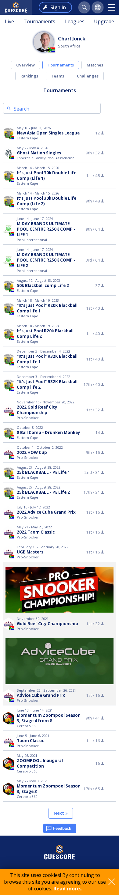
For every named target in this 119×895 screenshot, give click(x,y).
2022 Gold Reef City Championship (37, 409)
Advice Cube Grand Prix (41, 695)
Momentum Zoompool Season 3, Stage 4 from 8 (49, 717)
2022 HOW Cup (32, 452)
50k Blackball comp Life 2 (43, 285)
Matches (95, 65)
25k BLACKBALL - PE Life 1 (43, 472)
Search (21, 108)
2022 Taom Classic (36, 532)
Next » (61, 813)
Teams (57, 76)
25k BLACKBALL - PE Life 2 (43, 492)
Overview (25, 65)
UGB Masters (30, 552)
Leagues (75, 21)
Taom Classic (30, 740)
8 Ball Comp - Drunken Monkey (48, 432)
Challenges (88, 76)
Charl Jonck (71, 38)
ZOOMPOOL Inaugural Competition (40, 763)
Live (9, 21)
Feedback (62, 828)
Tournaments (39, 21)
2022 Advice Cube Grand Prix (46, 512)
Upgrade (104, 21)
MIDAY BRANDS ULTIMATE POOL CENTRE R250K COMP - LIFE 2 (46, 260)
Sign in (58, 7)
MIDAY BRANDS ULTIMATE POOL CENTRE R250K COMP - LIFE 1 (46, 229)
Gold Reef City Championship (47, 623)
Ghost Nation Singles (39, 153)
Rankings (29, 76)
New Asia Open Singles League (48, 133)
